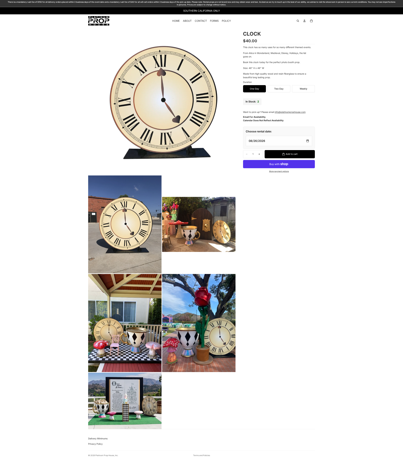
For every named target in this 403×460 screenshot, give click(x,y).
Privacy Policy (95, 444)
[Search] (297, 20)
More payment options (279, 171)
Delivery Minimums (98, 438)
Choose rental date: (259, 131)
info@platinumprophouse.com (290, 112)
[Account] (304, 20)
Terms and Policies (201, 455)
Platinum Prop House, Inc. (106, 455)
